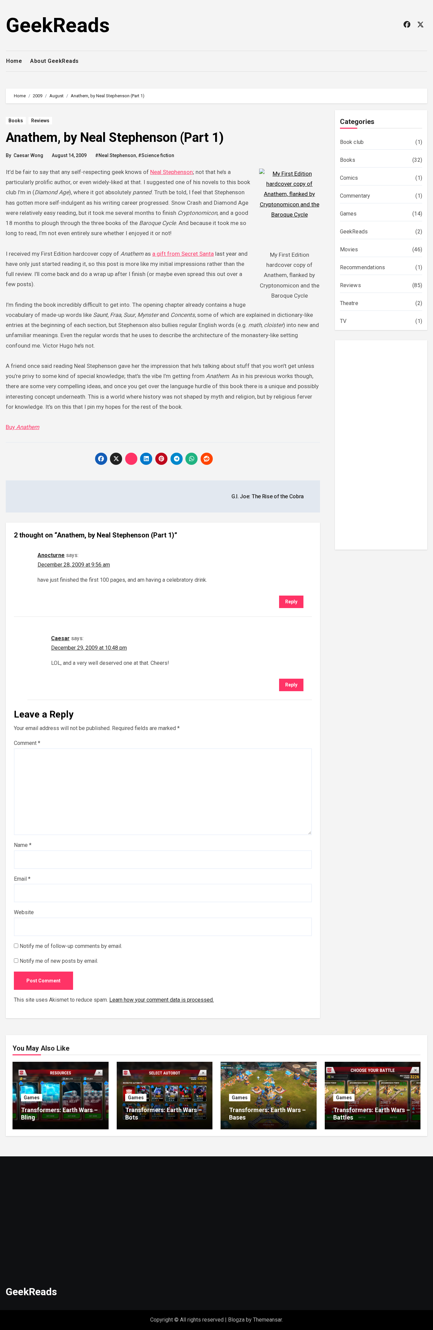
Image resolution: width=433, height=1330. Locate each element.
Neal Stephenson (171, 172)
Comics (349, 178)
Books (15, 120)
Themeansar (267, 1319)
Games (348, 213)
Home (14, 61)
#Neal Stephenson (115, 155)
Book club (352, 142)
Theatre (349, 303)
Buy (22, 427)
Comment (27, 743)
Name (22, 845)
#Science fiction (156, 155)
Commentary (355, 196)
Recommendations (362, 267)
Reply (291, 601)
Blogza (236, 1319)
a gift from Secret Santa (183, 253)
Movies (349, 249)
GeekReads (58, 25)
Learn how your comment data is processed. (161, 1000)
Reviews (40, 120)
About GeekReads (54, 61)
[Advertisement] (382, 446)
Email (22, 879)
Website (24, 912)
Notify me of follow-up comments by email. (71, 946)
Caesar (60, 638)
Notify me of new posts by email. (59, 961)
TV (343, 321)
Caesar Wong (28, 155)
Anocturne (51, 555)
